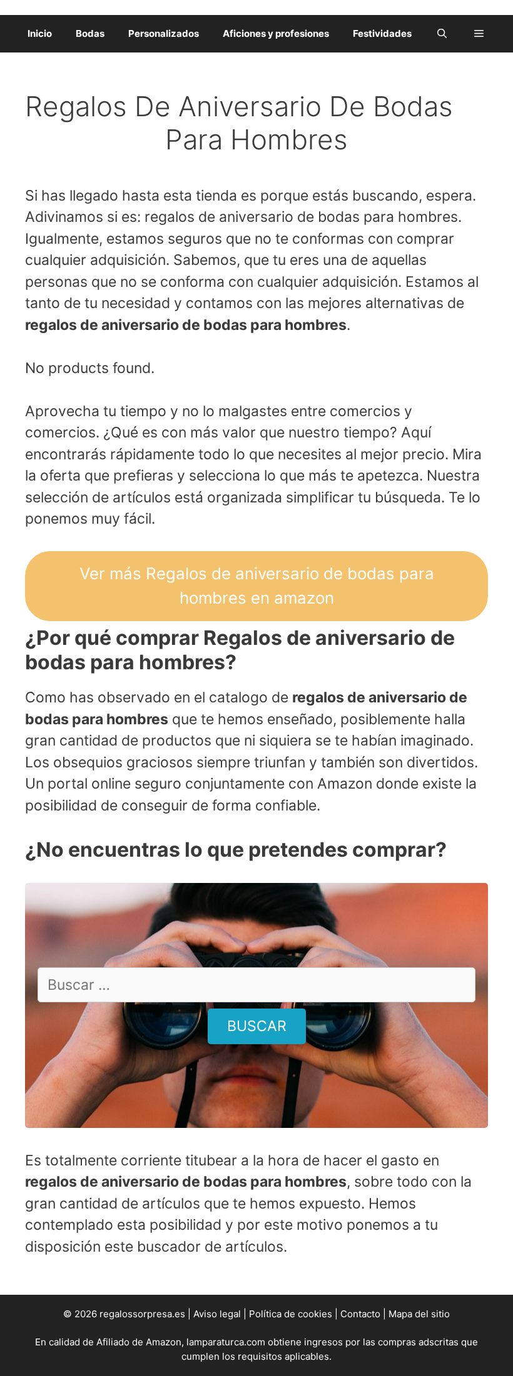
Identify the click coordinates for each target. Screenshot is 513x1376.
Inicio (40, 33)
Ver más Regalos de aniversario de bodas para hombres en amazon (256, 585)
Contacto (360, 1314)
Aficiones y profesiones (276, 33)
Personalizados (163, 33)
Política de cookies (290, 1314)
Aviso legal (217, 1314)
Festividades (382, 33)
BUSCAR (257, 1026)
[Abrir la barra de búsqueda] (442, 33)
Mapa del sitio (419, 1314)
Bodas (90, 33)
